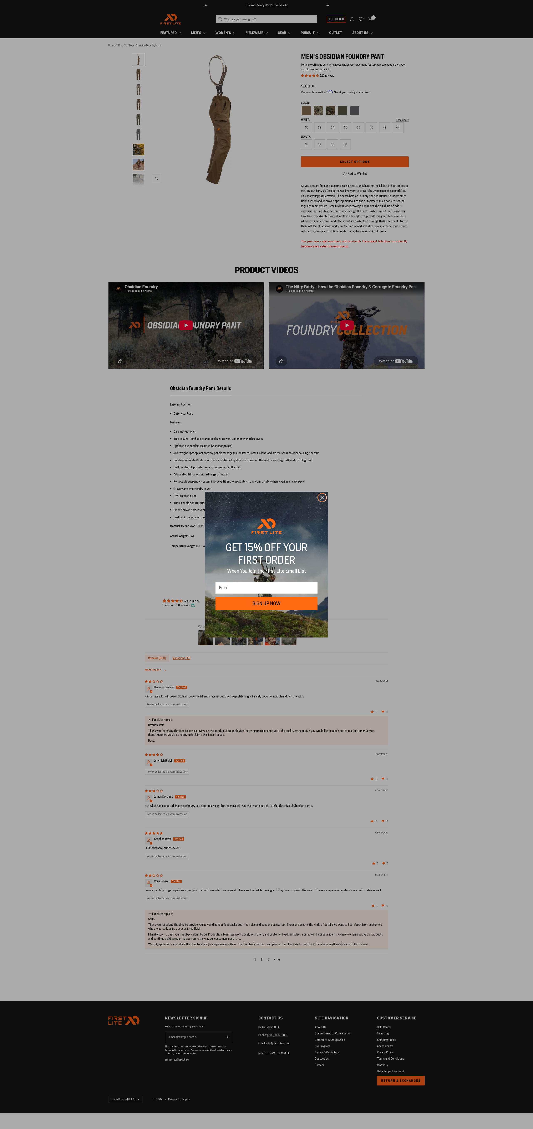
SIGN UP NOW (266, 603)
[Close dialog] (322, 497)
